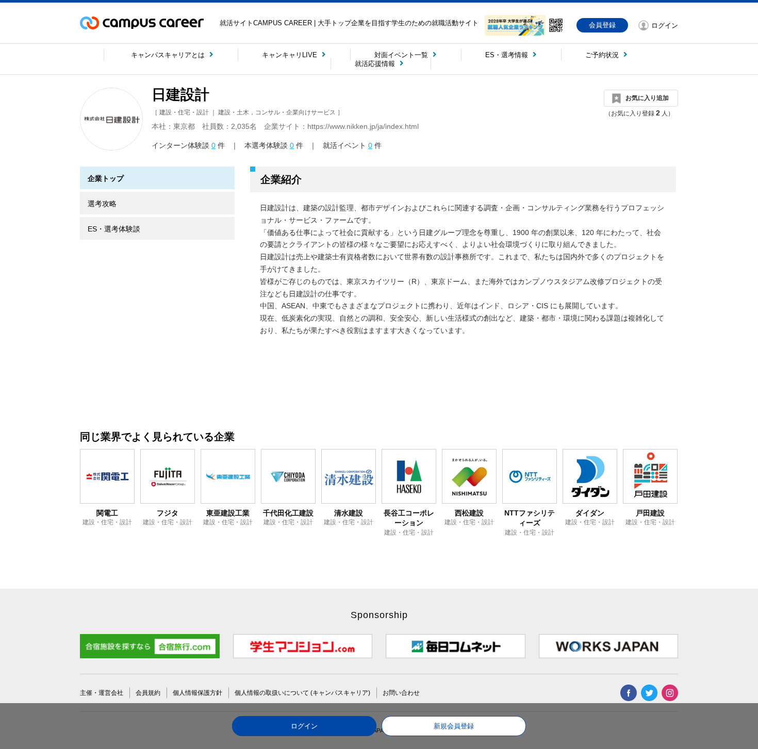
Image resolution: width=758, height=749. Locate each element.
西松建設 (469, 513)
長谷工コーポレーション (409, 518)
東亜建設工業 (228, 513)
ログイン (304, 726)
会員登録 (602, 25)
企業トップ (106, 178)
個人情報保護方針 (197, 692)
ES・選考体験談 (114, 229)
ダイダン (589, 513)
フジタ (167, 513)
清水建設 (348, 513)
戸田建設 (650, 513)
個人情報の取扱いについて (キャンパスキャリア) (302, 692)
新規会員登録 (454, 726)
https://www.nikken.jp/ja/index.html (363, 126)
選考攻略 (102, 203)
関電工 (107, 513)
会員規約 (148, 692)
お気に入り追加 (647, 98)
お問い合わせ (401, 692)
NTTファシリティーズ (529, 518)
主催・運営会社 (101, 692)
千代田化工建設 (288, 513)
